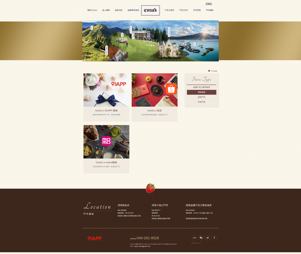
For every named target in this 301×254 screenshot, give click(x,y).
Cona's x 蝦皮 (154, 110)
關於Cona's (92, 10)
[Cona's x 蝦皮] (155, 90)
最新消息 (119, 10)
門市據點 (210, 10)
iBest (199, 243)
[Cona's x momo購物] (106, 141)
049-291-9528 (148, 238)
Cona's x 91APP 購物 (106, 110)
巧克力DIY (183, 10)
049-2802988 (122, 210)
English (209, 3)
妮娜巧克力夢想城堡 (201, 87)
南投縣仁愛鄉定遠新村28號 (161, 218)
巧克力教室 (169, 10)
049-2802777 (156, 210)
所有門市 (201, 102)
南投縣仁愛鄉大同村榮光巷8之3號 (129, 216)
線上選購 (106, 10)
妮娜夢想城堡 (133, 10)
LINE (194, 238)
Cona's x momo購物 (106, 162)
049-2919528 (190, 210)
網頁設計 (194, 243)
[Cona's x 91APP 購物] (106, 90)
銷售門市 (201, 97)
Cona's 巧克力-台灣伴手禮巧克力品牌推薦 (150, 10)
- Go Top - (150, 194)
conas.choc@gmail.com (142, 246)
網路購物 (201, 92)
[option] (94, 238)
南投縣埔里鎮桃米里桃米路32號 (196, 218)
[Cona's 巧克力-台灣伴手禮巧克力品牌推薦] (209, 71)
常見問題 (197, 10)
